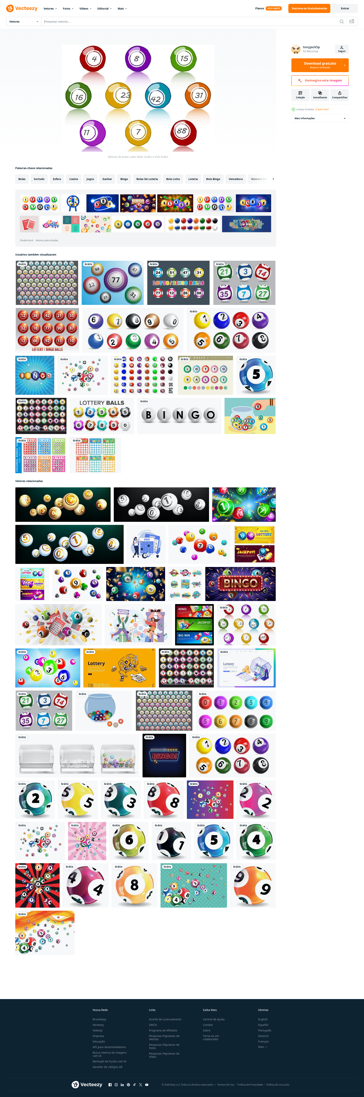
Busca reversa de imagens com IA (109, 1054)
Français (263, 1041)
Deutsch (263, 1036)
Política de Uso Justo (277, 1084)
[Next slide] (270, 179)
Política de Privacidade (250, 1084)
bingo (124, 179)
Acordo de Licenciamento (165, 1019)
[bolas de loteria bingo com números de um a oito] (231, 330)
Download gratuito (320, 65)
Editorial (103, 8)
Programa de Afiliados (163, 1030)
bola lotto (173, 179)
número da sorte (262, 179)
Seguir (342, 51)
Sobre (206, 1030)
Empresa (98, 1036)
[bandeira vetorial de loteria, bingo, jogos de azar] (119, 667)
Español (263, 1025)
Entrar (345, 8)
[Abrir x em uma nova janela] (140, 1084)
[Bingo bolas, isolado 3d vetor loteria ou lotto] (199, 544)
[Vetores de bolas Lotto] (244, 283)
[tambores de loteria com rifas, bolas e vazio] (77, 755)
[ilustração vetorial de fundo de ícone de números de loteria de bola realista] (34, 375)
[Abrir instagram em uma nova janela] (116, 1084)
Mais (121, 8)
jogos (90, 179)
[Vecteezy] (21, 8)
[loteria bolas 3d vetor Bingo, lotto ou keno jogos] (135, 584)
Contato (208, 1025)
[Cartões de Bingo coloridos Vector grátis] (41, 455)
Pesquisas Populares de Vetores (164, 1037)
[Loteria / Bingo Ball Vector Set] (47, 330)
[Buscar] (341, 21)
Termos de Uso (225, 1084)
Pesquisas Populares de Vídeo (164, 1055)
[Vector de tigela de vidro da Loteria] (250, 416)
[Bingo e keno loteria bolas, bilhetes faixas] (194, 624)
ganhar (107, 179)
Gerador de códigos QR (107, 1067)
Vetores (49, 8)
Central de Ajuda (214, 1019)
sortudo (39, 179)
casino (73, 179)
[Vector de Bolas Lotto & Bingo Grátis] (178, 283)
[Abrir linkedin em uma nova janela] (122, 1084)
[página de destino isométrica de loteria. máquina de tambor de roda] (246, 667)
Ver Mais (246, 224)
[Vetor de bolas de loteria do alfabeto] (41, 416)
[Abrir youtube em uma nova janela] (146, 1084)
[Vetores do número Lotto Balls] (47, 283)
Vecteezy (98, 1025)
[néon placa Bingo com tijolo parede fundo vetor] (164, 755)
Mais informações (305, 118)
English (263, 1019)
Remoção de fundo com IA (109, 1061)
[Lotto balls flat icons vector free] (205, 375)
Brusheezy (99, 1019)
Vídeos (83, 8)
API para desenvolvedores (109, 1047)
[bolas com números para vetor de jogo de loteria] (102, 416)
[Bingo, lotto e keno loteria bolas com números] (77, 584)
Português (264, 1030)
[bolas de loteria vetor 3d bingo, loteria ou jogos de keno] (47, 667)
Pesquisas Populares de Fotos (164, 1046)
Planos (259, 8)
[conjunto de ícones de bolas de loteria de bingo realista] (133, 330)
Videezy (97, 1030)
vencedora (236, 179)
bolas (21, 179)
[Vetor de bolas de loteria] (113, 283)
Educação (99, 1041)
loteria (193, 179)
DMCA (153, 1025)
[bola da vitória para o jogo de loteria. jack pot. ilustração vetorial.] (82, 375)
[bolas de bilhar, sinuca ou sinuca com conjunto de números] (143, 375)
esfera (57, 179)
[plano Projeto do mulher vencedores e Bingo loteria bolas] (146, 544)
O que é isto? (322, 109)
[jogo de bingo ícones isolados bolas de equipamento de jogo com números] (185, 584)
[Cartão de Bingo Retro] (95, 455)
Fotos (66, 8)
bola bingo (213, 179)
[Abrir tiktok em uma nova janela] (134, 1084)
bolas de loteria (147, 179)
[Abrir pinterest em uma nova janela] (128, 1084)
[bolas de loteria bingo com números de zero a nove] (236, 711)
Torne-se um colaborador (211, 1037)
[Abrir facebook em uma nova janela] (110, 1084)
